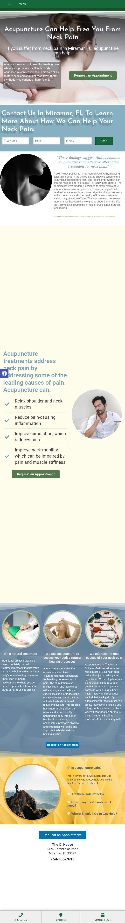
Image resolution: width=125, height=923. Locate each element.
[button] (4, 373)
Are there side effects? (87, 794)
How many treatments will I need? (89, 803)
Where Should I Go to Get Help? (94, 814)
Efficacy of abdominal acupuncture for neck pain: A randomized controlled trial (87, 216)
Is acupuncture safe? (86, 768)
